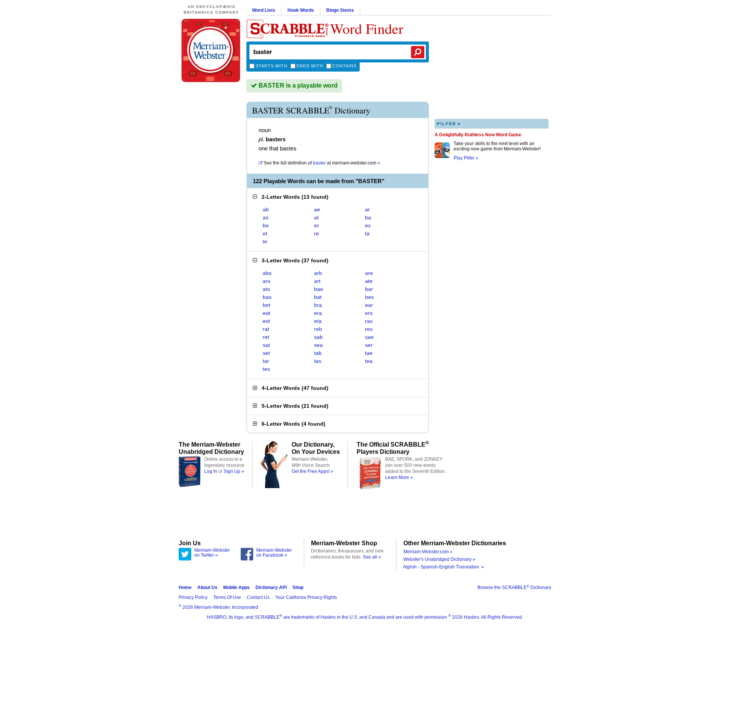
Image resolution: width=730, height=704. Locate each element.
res (369, 329)
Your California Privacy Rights (306, 597)
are (369, 273)
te (265, 241)
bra (318, 305)
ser (369, 345)
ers (369, 313)
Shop (297, 587)
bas (267, 297)
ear (369, 305)
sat (266, 345)
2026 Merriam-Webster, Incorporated (218, 607)
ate (369, 281)
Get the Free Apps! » (312, 471)
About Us (207, 587)
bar (369, 289)
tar (266, 361)
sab (318, 337)
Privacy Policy (193, 597)
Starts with (271, 66)
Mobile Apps (236, 587)
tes (266, 369)
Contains (344, 66)
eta (318, 321)
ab (266, 209)
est (266, 321)
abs (267, 273)
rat (266, 329)
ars (266, 281)
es (368, 225)
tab (318, 353)
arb (318, 273)
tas (317, 361)
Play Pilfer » (466, 158)
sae (369, 337)
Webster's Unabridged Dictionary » (439, 559)
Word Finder (366, 28)
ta (367, 233)
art (317, 281)
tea (369, 361)
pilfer (449, 123)
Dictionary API (271, 587)
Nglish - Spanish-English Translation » (443, 567)
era (318, 313)
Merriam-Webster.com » (427, 551)
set (266, 353)
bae (318, 289)
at (321, 163)
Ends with (310, 66)
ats (266, 289)
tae (369, 353)
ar (367, 209)
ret (266, 337)
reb (318, 329)
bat (318, 297)
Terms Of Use (227, 597)
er (316, 225)
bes (369, 297)
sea (318, 345)
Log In (210, 471)
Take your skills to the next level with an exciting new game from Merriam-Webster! (497, 146)
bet (266, 305)
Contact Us (258, 597)
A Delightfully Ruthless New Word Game (478, 134)
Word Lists (263, 10)
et (265, 233)
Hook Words (300, 10)
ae (317, 209)
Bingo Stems (340, 10)
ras (369, 321)
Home (185, 587)
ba (368, 217)
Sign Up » (234, 471)
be (266, 225)
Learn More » (399, 477)
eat (266, 313)
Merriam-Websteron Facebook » (274, 553)
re (316, 233)
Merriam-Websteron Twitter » (212, 553)
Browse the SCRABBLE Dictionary (514, 587)
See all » (372, 557)
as (265, 217)
